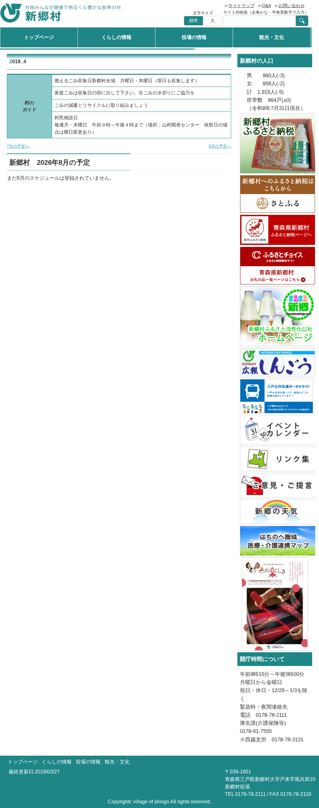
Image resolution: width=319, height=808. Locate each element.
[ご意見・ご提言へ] (275, 485)
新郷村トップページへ (60, 12)
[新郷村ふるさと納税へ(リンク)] (275, 143)
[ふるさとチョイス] (275, 266)
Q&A (266, 5)
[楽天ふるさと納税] (275, 230)
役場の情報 (194, 37)
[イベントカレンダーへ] (275, 430)
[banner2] (275, 541)
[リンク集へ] (275, 458)
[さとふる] (275, 194)
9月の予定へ (220, 146)
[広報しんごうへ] (275, 363)
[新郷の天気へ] (275, 511)
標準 (193, 20)
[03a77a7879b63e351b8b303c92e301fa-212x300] (275, 604)
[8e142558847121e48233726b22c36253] (275, 396)
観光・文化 (271, 37)
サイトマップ (241, 5)
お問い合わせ (292, 5)
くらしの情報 (116, 37)
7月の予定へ (18, 146)
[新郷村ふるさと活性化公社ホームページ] (275, 316)
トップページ (39, 37)
